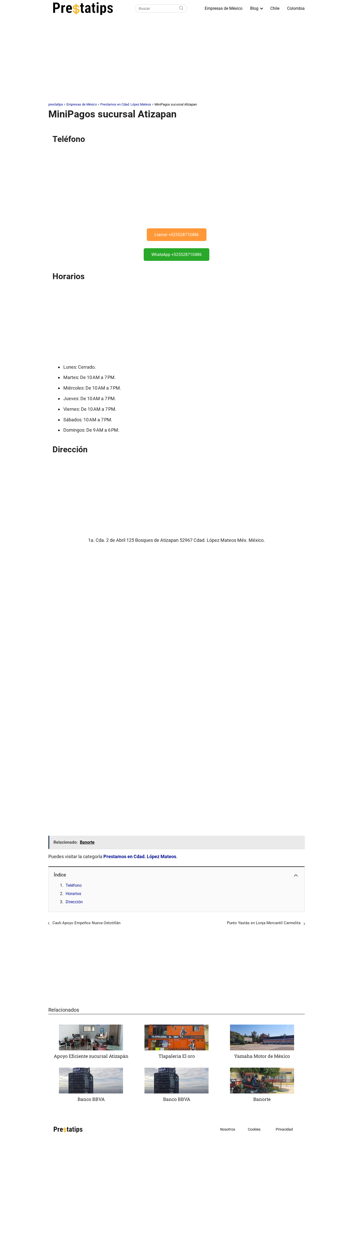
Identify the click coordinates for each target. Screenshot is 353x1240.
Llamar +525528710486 (177, 234)
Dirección (74, 901)
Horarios (73, 893)
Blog (254, 8)
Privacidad (284, 1129)
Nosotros (227, 1129)
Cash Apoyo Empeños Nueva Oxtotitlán (86, 923)
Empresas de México (223, 8)
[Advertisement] (176, 60)
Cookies (254, 1129)
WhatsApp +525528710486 (176, 254)
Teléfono (74, 885)
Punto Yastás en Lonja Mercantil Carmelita (264, 923)
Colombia (296, 8)
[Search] (181, 8)
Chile (274, 8)
